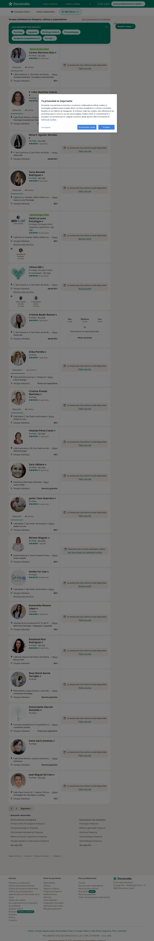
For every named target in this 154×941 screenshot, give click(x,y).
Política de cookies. (49, 120)
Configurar (46, 127)
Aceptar (106, 127)
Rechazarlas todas (87, 127)
